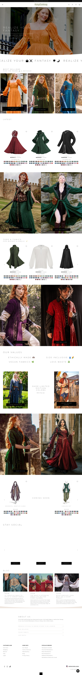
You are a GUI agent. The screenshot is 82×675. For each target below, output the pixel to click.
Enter (45, 343)
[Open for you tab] (77, 670)
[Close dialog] (64, 326)
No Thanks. (32, 350)
